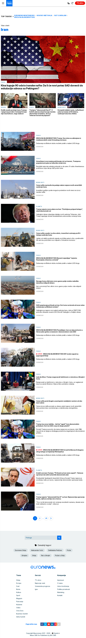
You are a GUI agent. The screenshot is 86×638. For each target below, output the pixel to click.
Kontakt (59, 595)
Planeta (39, 206)
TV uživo (38, 580)
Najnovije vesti (40, 583)
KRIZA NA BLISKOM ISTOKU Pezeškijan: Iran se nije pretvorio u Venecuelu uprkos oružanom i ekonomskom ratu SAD (59, 331)
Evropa (18, 583)
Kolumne (19, 604)
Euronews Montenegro (24, 15)
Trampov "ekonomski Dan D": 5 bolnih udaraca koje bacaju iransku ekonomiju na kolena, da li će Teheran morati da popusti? (42, 112)
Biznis (18, 589)
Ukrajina (24, 555)
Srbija (34, 555)
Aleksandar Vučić (37, 550)
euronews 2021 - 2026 (42, 633)
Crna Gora (19, 611)
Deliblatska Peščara (55, 550)
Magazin (19, 598)
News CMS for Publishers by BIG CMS (43, 635)
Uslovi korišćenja (63, 586)
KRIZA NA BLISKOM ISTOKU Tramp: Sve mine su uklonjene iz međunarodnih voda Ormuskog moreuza (58, 139)
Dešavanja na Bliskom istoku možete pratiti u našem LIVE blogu (57, 143)
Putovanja (19, 601)
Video (18, 608)
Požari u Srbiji (59, 555)
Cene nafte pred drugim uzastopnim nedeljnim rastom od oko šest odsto (59, 402)
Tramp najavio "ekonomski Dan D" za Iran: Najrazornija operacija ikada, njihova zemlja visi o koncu (60, 498)
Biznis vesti (62, 107)
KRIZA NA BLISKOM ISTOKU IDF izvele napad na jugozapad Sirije (57, 355)
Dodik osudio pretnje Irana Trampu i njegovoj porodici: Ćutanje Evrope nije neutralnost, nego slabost (14, 112)
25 (46, 518)
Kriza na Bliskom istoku (24, 17)
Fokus (3, 82)
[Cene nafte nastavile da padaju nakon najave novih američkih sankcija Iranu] (18, 189)
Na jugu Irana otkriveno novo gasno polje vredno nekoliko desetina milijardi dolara (57, 282)
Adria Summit (20, 617)
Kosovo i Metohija (44, 15)
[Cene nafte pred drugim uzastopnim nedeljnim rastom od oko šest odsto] (18, 405)
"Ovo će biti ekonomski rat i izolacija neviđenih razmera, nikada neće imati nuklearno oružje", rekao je (60, 503)
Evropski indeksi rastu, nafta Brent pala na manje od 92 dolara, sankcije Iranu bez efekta (71, 112)
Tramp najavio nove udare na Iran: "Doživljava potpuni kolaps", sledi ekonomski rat (59, 210)
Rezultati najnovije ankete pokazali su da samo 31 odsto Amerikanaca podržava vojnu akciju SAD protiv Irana (60, 167)
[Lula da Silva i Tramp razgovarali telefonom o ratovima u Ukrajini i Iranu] (18, 381)
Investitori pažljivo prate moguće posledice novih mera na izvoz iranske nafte (58, 191)
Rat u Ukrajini (60, 15)
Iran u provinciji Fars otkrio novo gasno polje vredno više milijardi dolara (58, 287)
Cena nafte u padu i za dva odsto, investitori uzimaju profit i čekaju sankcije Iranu (58, 234)
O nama (60, 583)
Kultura (18, 592)
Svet (17, 586)
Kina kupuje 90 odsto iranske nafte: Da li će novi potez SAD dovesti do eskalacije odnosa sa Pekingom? (42, 87)
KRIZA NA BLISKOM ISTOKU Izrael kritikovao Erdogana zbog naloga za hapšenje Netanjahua (59, 451)
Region (3, 107)
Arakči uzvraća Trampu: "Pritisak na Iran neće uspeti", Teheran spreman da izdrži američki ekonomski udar (59, 474)
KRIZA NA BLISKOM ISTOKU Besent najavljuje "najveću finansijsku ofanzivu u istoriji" (56, 259)
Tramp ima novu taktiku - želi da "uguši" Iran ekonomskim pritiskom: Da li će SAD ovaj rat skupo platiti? (57, 425)
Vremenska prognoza (42, 586)
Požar (69, 550)
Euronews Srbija (20, 550)
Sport (18, 595)
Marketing (60, 592)
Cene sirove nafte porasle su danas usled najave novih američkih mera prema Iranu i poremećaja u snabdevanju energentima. (58, 407)
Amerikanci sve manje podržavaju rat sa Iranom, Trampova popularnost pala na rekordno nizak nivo (58, 162)
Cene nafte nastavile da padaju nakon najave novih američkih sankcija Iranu (59, 186)
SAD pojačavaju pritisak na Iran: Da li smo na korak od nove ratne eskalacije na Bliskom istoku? (60, 306)
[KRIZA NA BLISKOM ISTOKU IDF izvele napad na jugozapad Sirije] (18, 357)
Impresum (60, 580)
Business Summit (22, 614)
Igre (36, 589)
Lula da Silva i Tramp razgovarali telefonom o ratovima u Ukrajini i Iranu (60, 378)
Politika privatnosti (63, 589)
